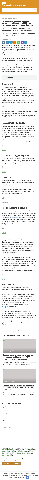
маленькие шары (15, 217)
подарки (5, 307)
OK (27, 477)
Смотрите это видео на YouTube (13, 331)
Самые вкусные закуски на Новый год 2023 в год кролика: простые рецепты (18, 387)
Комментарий (6, 427)
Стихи (32, 305)
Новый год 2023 (7, 39)
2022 (4, 3)
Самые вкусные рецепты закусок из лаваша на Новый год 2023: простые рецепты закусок (18, 357)
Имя (4, 407)
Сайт (3, 420)
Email (4, 414)
